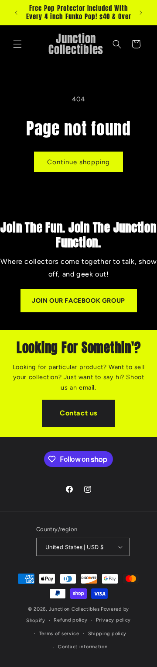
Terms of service (59, 633)
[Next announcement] (140, 12)
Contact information (82, 647)
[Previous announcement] (16, 12)
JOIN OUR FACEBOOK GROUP (78, 300)
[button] (17, 44)
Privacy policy (113, 620)
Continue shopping (78, 162)
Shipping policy (107, 633)
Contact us (78, 413)
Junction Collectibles (74, 609)
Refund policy (70, 620)
